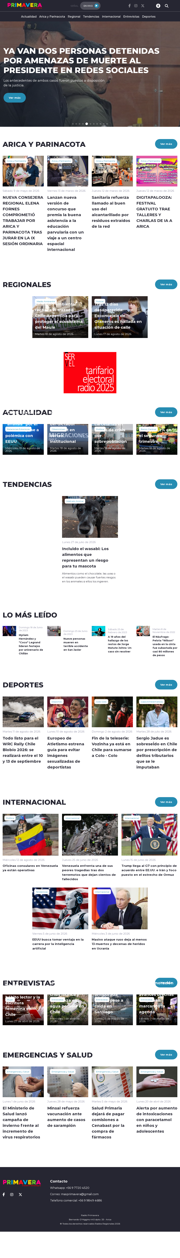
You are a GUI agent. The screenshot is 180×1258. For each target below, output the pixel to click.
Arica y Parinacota (52, 16)
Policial (100, 301)
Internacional (111, 16)
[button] (73, 124)
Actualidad (29, 16)
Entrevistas (131, 16)
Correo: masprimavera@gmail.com (74, 1194)
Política (100, 429)
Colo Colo (101, 701)
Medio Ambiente (46, 301)
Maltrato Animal (74, 501)
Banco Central (148, 429)
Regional (74, 16)
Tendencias (91, 16)
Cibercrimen (58, 429)
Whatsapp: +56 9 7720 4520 (69, 1187)
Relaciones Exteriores (18, 429)
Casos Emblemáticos (152, 701)
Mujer (10, 999)
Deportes (149, 16)
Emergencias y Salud (18, 1071)
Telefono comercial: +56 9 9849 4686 (76, 1200)
